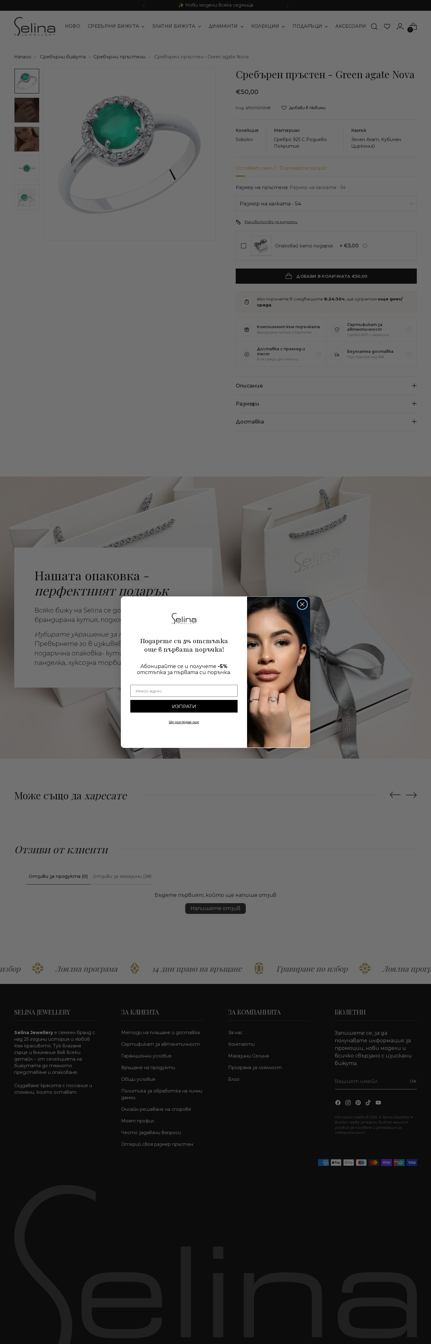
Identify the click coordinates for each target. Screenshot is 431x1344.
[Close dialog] (302, 604)
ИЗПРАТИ (184, 706)
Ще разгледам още (184, 722)
